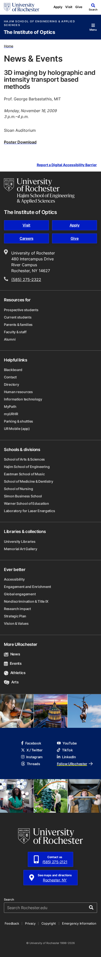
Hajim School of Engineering (27, 466)
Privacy (30, 923)
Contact (10, 377)
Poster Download (20, 142)
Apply (58, 7)
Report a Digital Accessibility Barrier (67, 165)
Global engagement (20, 594)
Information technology (23, 399)
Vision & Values (16, 623)
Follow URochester (72, 763)
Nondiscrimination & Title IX (26, 601)
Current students (18, 317)
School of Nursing (18, 488)
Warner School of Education (26, 503)
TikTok (67, 750)
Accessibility (14, 579)
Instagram (34, 757)
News (15, 654)
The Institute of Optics (29, 32)
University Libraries (19, 541)
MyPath (10, 406)
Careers (26, 238)
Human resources (18, 391)
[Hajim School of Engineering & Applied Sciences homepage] (39, 190)
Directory (11, 384)
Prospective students (21, 309)
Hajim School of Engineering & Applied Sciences (39, 23)
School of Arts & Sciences (24, 459)
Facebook (33, 743)
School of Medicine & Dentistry (28, 481)
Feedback (12, 923)
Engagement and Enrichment (27, 586)
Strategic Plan (15, 616)
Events (16, 663)
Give (78, 7)
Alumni (9, 339)
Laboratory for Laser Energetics (29, 510)
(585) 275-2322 (26, 279)
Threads (33, 763)
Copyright (48, 923)
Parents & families (18, 324)
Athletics (17, 672)
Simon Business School (23, 496)
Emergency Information (79, 923)
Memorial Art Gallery (20, 548)
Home (8, 46)
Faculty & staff (15, 332)
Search (9, 899)
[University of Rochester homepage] (21, 7)
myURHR (11, 414)
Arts (14, 682)
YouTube (70, 743)
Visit (68, 7)
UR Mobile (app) (17, 428)
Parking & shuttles (18, 421)
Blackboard (13, 369)
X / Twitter (34, 750)
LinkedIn (69, 757)
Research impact (17, 608)
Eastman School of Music (24, 474)
